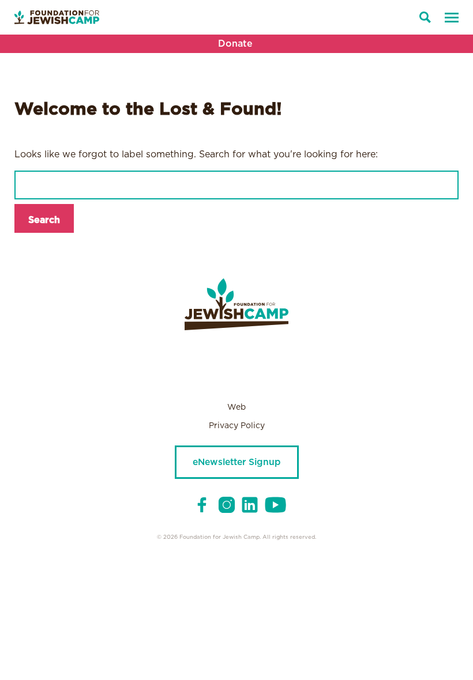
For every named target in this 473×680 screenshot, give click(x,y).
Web (236, 407)
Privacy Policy (237, 426)
